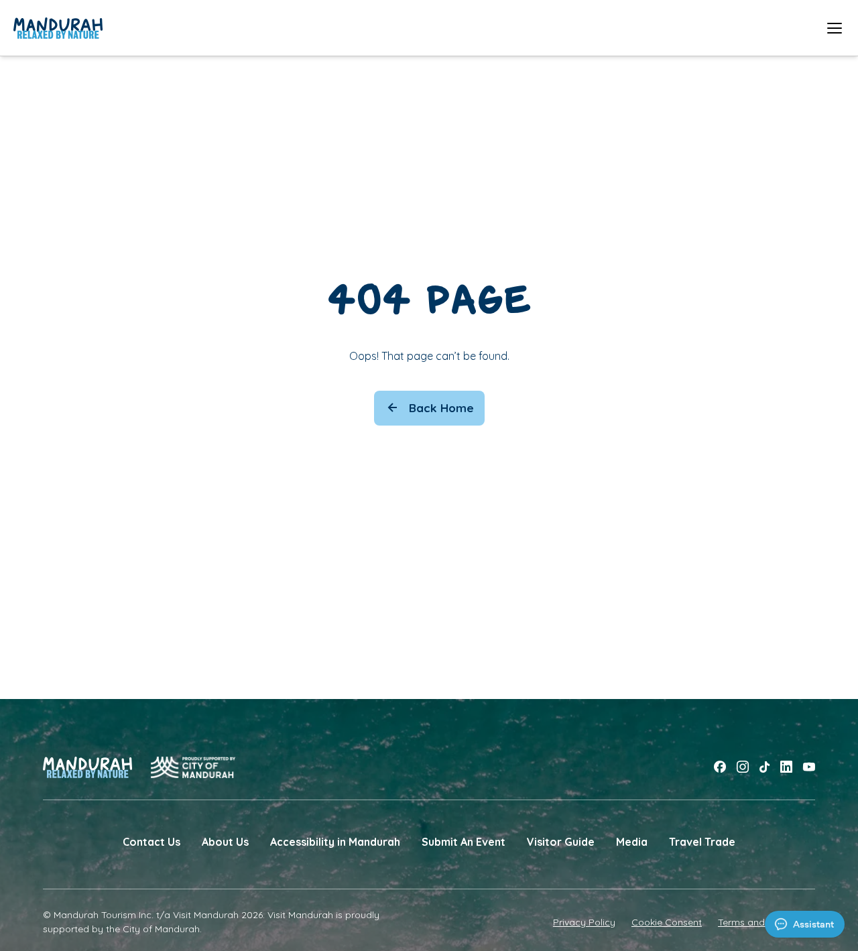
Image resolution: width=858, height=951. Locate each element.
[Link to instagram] (743, 767)
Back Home (441, 408)
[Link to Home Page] (58, 28)
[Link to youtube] (809, 767)
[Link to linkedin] (786, 767)
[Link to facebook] (720, 767)
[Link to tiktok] (764, 767)
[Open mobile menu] (834, 28)
